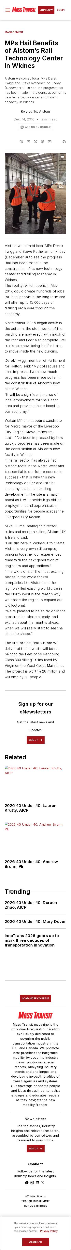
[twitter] (35, 142)
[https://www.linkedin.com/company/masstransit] (37, 1183)
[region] (35, 1233)
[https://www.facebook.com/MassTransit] (27, 1183)
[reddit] (43, 142)
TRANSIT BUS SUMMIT (35, 1201)
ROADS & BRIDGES (35, 1205)
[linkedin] (28, 142)
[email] (50, 142)
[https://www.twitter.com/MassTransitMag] (43, 1183)
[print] (64, 142)
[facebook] (21, 142)
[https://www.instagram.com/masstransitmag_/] (32, 1183)
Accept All (35, 1241)
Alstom (44, 111)
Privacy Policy (49, 1231)
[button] (8, 10)
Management (14, 32)
